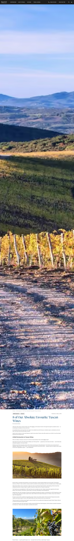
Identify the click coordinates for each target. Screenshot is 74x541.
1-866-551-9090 (53, 2)
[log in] (71, 2)
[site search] (68, 2)
